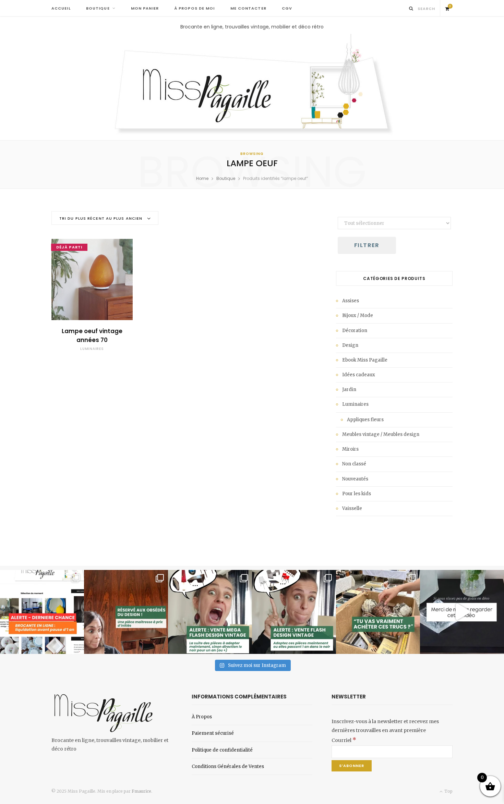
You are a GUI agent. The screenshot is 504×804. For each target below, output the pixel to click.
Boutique (225, 178)
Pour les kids (356, 494)
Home (202, 178)
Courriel (344, 740)
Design (350, 345)
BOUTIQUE (98, 8)
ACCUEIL (61, 8)
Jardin (349, 389)
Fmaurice (141, 791)
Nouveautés (355, 479)
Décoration (354, 330)
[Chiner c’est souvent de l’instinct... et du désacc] (378, 612)
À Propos (202, 717)
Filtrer (367, 245)
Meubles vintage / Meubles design (380, 434)
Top (448, 791)
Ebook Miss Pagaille (364, 360)
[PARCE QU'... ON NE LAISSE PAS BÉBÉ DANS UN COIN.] (294, 612)
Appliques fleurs (365, 420)
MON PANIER (145, 8)
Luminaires (92, 348)
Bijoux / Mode (357, 315)
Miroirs (350, 449)
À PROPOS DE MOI (194, 8)
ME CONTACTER (248, 8)
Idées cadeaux (358, 375)
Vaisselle (352, 508)
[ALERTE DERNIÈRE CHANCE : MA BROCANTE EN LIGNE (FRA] (42, 612)
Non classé (354, 464)
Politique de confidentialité (222, 750)
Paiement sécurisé (213, 733)
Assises (350, 301)
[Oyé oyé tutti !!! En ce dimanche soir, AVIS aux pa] (126, 612)
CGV (287, 8)
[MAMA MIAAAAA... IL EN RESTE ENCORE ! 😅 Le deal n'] (210, 612)
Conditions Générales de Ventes (228, 766)
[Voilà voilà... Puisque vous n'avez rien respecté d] (462, 612)
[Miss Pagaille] (252, 85)
